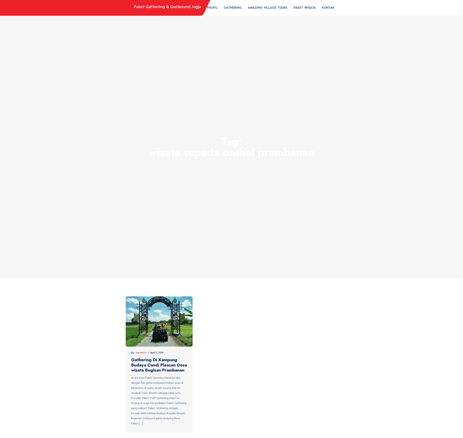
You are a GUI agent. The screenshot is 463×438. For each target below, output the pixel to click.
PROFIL (212, 8)
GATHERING (233, 8)
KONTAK (328, 8)
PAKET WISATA (305, 8)
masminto (141, 353)
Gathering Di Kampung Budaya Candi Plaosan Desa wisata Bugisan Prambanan (159, 365)
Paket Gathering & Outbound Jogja (167, 7)
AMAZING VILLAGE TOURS (268, 8)
